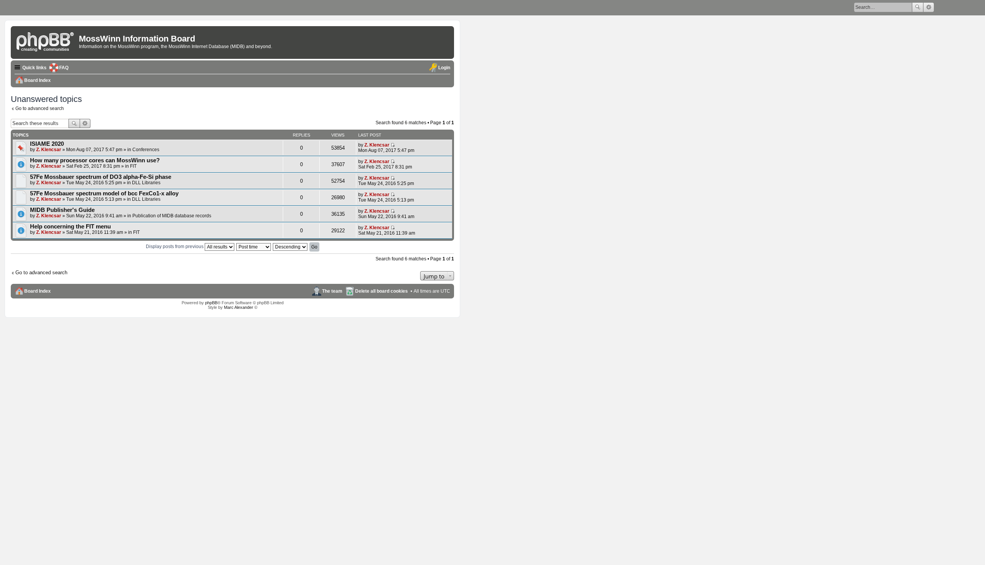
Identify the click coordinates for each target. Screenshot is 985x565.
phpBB (211, 302)
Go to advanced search (39, 108)
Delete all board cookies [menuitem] (381, 291)
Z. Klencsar (48, 149)
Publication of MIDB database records (171, 215)
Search (917, 7)
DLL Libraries (146, 182)
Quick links (34, 67)
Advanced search (928, 7)
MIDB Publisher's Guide (62, 210)
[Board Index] (46, 40)
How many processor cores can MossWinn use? (95, 160)
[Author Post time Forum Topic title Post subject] (254, 246)
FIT (133, 166)
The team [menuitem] (332, 291)
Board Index (37, 291)
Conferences (145, 149)
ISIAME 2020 (47, 144)
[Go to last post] (393, 145)
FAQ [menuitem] (63, 67)
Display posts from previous (175, 246)
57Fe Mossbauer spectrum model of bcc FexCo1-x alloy (104, 193)
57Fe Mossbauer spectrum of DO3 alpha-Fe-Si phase (100, 177)
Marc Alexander (238, 307)
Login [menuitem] (444, 67)
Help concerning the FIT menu (70, 226)
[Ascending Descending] (290, 246)
